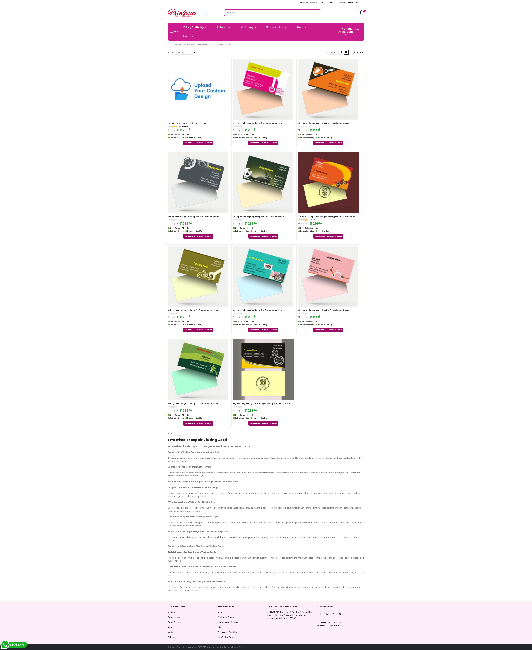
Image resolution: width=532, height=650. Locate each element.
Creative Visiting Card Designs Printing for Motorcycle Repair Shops (328, 216)
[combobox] (272, 13)
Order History (174, 617)
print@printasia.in (335, 625)
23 (183, 126)
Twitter (327, 613)
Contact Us (341, 2)
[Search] (317, 13)
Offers (171, 637)
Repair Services (205, 44)
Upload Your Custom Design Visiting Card (188, 123)
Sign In (331, 2)
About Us (222, 612)
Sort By (171, 52)
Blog (170, 627)
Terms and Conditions (228, 632)
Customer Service (226, 617)
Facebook (320, 613)
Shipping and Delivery (228, 622)
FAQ (323, 2)
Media (170, 632)
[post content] (198, 89)
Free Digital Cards (226, 637)
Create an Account (355, 2)
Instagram (333, 613)
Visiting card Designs (183, 44)
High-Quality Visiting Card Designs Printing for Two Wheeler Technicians (263, 403)
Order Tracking (175, 622)
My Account (173, 612)
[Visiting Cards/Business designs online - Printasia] (182, 12)
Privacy (221, 627)
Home (169, 44)
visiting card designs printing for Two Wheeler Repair (258, 123)
